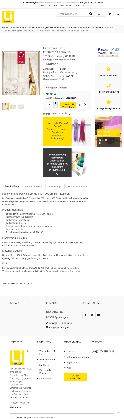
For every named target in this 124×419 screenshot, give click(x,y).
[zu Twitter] (92, 315)
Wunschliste (66, 5)
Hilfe (55, 5)
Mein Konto (45, 5)
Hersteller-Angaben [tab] (78, 186)
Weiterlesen (16, 407)
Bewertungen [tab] (55, 186)
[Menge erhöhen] (55, 103)
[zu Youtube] (98, 315)
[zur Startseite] (8, 16)
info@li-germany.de (59, 327)
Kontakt (71, 351)
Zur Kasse (79, 5)
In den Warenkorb (68, 105)
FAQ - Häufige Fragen (46, 371)
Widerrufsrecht (47, 359)
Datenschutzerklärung (78, 356)
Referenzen (45, 378)
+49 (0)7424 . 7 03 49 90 (60, 323)
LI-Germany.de (24, 417)
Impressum (72, 362)
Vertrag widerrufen (75, 377)
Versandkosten (68, 97)
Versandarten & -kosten (47, 352)
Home (5, 27)
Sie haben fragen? (30, 2)
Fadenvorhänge (18, 27)
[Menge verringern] (55, 106)
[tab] (12, 186)
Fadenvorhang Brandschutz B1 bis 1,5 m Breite (91, 27)
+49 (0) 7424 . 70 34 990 (91, 2)
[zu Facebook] (85, 315)
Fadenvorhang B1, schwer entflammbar (47, 27)
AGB (69, 367)
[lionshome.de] (102, 351)
